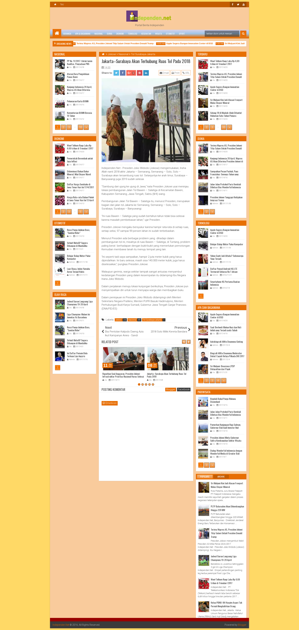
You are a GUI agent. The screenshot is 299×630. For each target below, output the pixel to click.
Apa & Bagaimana (82, 33)
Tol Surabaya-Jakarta (152, 320)
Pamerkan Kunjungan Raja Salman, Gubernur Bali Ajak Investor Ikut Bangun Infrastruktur (225, 427)
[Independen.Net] (57, 33)
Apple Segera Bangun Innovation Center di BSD (182, 43)
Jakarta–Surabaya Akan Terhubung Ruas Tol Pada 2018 (166, 375)
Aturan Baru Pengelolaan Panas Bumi (78, 75)
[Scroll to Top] (293, 624)
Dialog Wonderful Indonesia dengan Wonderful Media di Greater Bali (226, 452)
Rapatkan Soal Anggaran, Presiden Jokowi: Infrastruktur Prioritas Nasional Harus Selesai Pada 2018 (123, 376)
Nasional (98, 33)
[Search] (243, 34)
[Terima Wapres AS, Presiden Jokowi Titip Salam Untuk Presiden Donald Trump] (203, 533)
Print (176, 72)
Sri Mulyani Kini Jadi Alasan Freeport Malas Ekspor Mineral (226, 101)
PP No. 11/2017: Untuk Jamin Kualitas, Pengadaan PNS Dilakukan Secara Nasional (79, 64)
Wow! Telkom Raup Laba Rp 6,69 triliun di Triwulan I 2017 (224, 62)
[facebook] (232, 4)
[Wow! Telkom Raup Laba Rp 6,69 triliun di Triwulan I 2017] (203, 583)
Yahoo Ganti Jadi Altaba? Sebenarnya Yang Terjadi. (226, 257)
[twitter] (238, 4)
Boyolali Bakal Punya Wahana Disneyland (223, 400)
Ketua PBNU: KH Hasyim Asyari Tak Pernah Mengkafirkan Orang (226, 604)
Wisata (158, 33)
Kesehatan (146, 33)
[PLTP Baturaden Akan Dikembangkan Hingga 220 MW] (203, 510)
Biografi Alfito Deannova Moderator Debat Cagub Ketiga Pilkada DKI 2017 (227, 354)
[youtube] (243, 4)
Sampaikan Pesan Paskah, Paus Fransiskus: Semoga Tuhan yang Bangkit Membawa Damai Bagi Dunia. (227, 174)
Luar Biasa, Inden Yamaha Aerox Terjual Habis (78, 270)
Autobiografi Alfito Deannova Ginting (226, 341)
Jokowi (119, 320)
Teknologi (132, 33)
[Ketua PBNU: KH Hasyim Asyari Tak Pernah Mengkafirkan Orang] (203, 606)
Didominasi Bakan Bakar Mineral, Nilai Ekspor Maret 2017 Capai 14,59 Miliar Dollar (80, 174)
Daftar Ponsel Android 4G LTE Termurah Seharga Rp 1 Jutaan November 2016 (223, 271)
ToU (62, 4)
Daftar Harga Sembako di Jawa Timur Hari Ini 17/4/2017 (80, 185)
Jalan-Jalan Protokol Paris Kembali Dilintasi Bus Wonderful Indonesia (225, 185)
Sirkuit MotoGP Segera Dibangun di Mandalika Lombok (77, 245)
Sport (182, 33)
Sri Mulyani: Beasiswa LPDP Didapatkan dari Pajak (222, 367)
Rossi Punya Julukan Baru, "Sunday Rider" (78, 231)
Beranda (67, 33)
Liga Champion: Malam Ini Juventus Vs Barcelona (78, 315)
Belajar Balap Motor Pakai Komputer (226, 244)
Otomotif (170, 33)
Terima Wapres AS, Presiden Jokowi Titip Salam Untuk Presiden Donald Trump (107, 43)
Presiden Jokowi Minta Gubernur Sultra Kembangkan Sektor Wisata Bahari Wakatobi (225, 440)
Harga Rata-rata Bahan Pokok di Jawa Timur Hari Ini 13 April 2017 (80, 200)
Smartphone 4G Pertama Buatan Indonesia (225, 283)
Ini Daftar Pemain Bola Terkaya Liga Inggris (77, 354)
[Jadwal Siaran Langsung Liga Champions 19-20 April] (203, 560)
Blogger (242, 624)
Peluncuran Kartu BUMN (77, 101)
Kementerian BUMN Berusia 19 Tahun (79, 114)
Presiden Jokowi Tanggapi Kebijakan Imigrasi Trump (226, 198)
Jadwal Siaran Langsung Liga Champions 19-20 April (223, 558)
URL (187, 72)
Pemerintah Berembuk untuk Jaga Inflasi (80, 159)
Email (165, 72)
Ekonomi (120, 33)
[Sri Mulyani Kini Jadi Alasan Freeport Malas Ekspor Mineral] (203, 487)
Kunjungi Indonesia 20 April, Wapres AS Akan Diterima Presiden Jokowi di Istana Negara (226, 161)
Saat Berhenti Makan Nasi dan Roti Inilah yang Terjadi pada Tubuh (225, 328)
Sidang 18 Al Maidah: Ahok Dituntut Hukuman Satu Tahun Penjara (226, 114)
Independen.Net (61, 624)
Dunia (109, 33)
